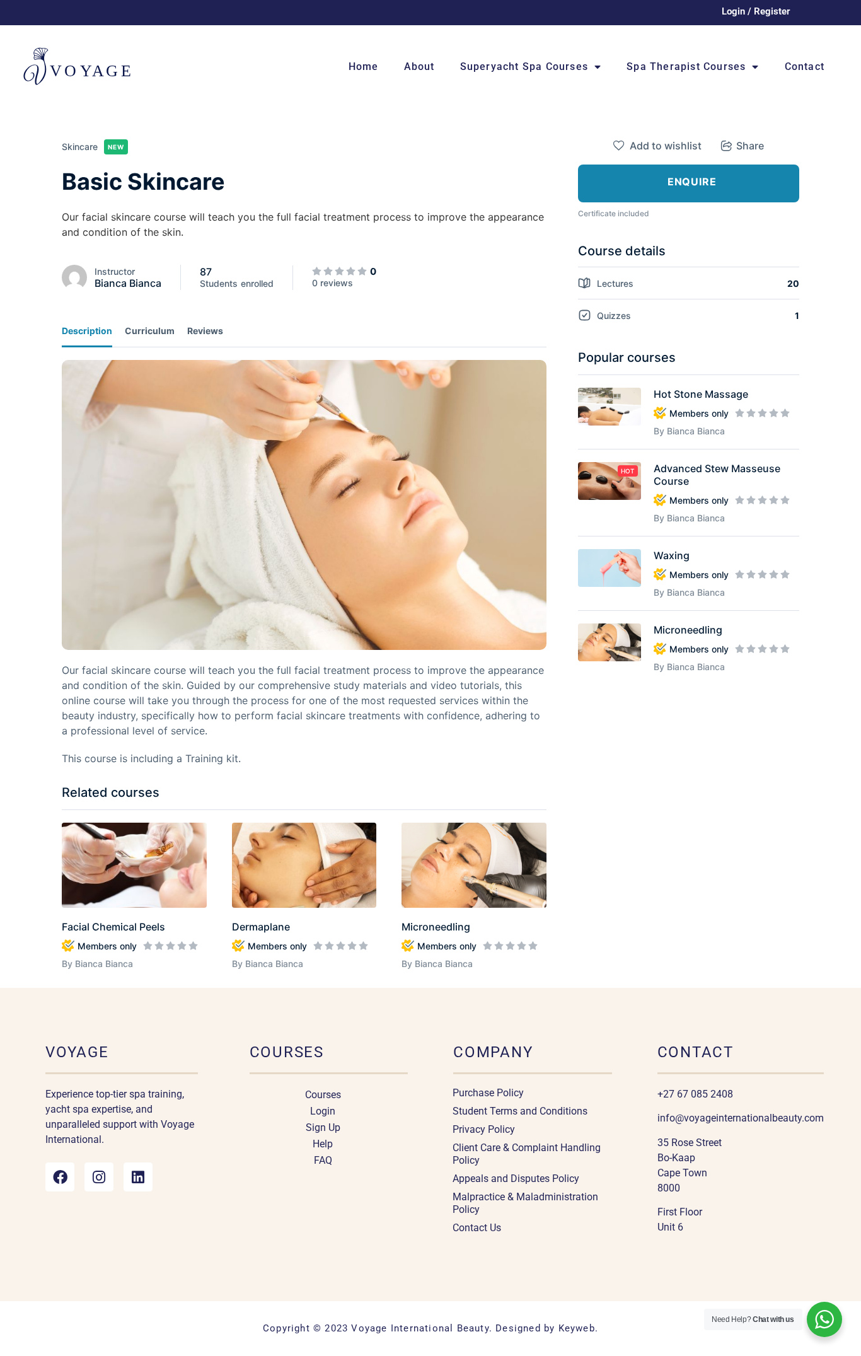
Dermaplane (261, 926)
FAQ (323, 1160)
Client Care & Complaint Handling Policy (527, 1154)
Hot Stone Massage (701, 394)
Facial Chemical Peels (113, 926)
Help (323, 1144)
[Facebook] (59, 1176)
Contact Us (477, 1228)
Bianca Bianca (128, 283)
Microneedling (436, 926)
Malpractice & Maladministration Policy (525, 1203)
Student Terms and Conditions (520, 1111)
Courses (323, 1095)
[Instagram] (98, 1176)
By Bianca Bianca (97, 963)
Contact (804, 66)
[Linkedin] (138, 1176)
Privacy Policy (484, 1129)
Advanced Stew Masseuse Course (717, 474)
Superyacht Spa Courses (524, 66)
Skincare (80, 146)
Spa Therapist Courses (686, 66)
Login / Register (756, 11)
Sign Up (323, 1127)
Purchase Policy (488, 1093)
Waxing (672, 555)
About (419, 66)
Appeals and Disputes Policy (516, 1179)
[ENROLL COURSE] (688, 183)
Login (322, 1111)
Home (364, 66)
